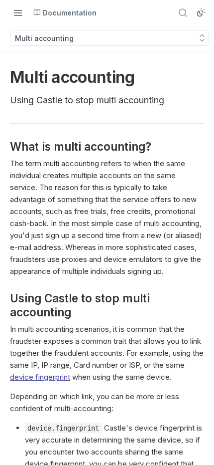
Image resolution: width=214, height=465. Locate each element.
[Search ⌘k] (183, 12)
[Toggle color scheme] (201, 12)
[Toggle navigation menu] (18, 12)
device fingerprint (40, 377)
